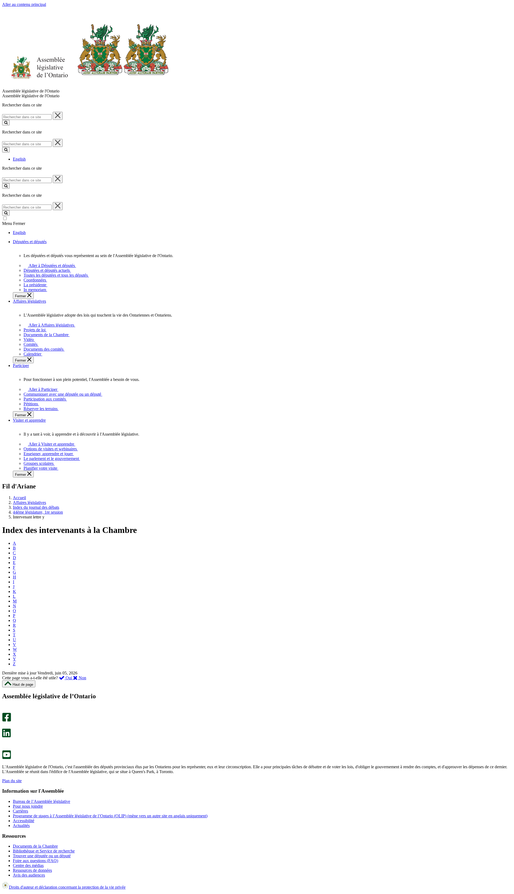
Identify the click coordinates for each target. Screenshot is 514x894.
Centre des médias (28, 865)
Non (82, 678)
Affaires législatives (29, 502)
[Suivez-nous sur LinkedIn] (6, 736)
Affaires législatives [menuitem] (29, 301)
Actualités (21, 825)
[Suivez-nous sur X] (5, 726)
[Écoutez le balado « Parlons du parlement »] (4, 743)
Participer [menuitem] (21, 365)
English (19, 159)
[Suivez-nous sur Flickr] (5, 747)
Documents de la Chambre (35, 846)
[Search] (6, 122)
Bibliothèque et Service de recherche (44, 851)
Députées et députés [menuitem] (30, 241)
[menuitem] (51, 265)
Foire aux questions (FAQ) (35, 860)
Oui (69, 678)
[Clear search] (58, 116)
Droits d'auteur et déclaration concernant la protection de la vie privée (67, 887)
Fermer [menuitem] (21, 296)
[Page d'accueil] (85, 86)
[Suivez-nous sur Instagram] (5, 710)
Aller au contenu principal (24, 4)
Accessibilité (23, 820)
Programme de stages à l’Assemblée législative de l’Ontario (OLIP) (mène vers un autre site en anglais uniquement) (110, 816)
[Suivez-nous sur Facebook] (6, 720)
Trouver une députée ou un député (42, 856)
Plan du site (12, 780)
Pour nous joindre (28, 806)
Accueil (19, 497)
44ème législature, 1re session (38, 512)
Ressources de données (32, 870)
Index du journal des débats (36, 507)
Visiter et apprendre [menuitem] (29, 420)
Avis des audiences (29, 875)
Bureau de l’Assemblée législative (41, 801)
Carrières (20, 811)
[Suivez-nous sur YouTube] (6, 757)
